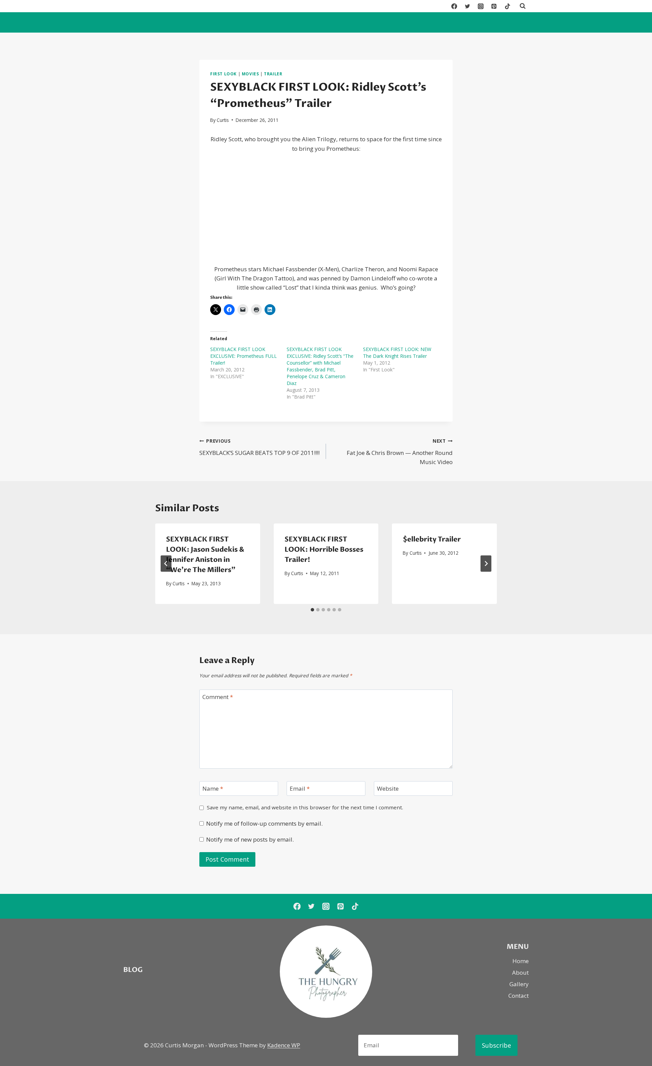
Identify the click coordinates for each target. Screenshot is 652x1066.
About (520, 972)
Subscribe (496, 1045)
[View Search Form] (523, 6)
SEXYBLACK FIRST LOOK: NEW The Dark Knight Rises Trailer (397, 352)
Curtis (223, 120)
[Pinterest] (494, 6)
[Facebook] (454, 6)
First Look (223, 73)
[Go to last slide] (166, 563)
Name (212, 788)
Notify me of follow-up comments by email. (264, 823)
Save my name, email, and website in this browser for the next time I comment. (305, 807)
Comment (217, 697)
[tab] (312, 609)
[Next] (486, 563)
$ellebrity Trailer (432, 539)
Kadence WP (283, 1045)
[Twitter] (467, 6)
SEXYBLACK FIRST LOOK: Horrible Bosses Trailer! (324, 549)
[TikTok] (507, 6)
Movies (250, 73)
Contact (518, 995)
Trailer (273, 73)
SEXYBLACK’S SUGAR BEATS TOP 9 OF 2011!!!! (259, 447)
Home (520, 961)
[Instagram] (481, 6)
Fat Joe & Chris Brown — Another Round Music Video (400, 452)
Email (300, 788)
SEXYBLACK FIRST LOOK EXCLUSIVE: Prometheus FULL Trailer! (243, 356)
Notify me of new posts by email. (250, 839)
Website (388, 788)
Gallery (519, 984)
